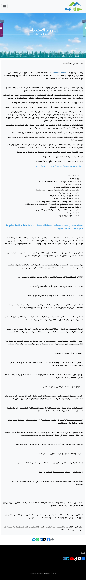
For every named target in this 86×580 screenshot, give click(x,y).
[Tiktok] (75, 560)
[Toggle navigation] (4, 6)
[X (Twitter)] (79, 560)
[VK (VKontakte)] (64, 560)
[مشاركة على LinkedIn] (41, 541)
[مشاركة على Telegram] (34, 541)
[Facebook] (83, 560)
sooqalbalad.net (59, 73)
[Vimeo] (67, 560)
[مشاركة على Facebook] (48, 541)
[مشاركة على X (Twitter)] (44, 541)
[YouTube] (72, 560)
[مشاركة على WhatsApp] (37, 541)
